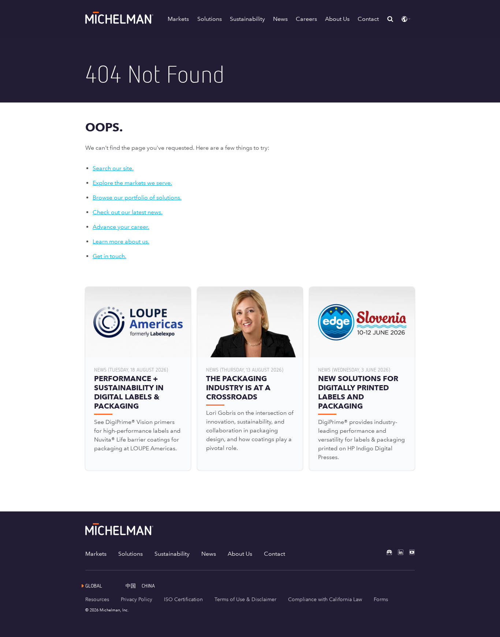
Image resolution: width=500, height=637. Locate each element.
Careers (306, 18)
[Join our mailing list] (386, 552)
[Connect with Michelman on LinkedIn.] (397, 552)
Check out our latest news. (128, 212)
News (280, 18)
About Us (337, 18)
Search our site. (113, 168)
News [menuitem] (208, 553)
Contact (368, 18)
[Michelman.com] (120, 21)
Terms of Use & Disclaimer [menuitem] (245, 599)
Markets (178, 18)
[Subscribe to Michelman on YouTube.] (409, 552)
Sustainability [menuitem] (172, 553)
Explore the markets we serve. (132, 182)
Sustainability (247, 18)
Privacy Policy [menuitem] (136, 599)
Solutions (209, 18)
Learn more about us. (121, 241)
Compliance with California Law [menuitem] (325, 599)
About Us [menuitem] (240, 553)
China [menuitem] (148, 585)
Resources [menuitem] (97, 599)
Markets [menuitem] (96, 553)
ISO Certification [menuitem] (183, 599)
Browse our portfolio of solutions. (137, 197)
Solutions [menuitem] (130, 553)
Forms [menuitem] (381, 599)
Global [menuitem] (93, 585)
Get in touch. (109, 256)
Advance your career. (121, 226)
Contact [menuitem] (274, 553)
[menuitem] (134, 585)
